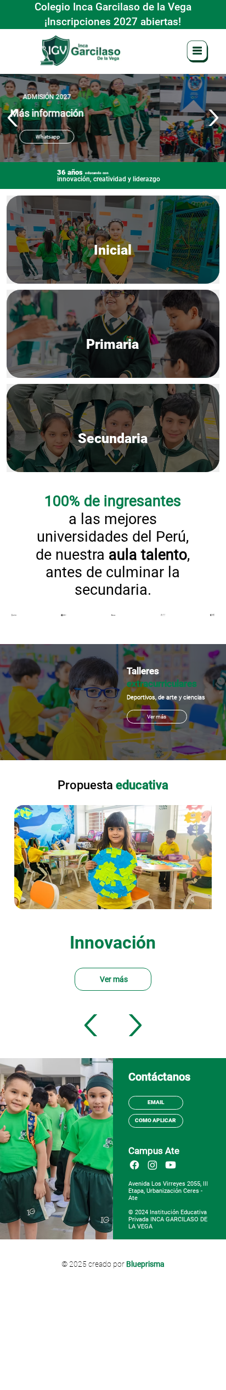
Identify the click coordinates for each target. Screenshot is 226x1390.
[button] (157, 716)
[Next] (213, 118)
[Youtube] (171, 1165)
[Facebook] (134, 1165)
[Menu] (198, 51)
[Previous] (13, 118)
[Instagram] (152, 1165)
